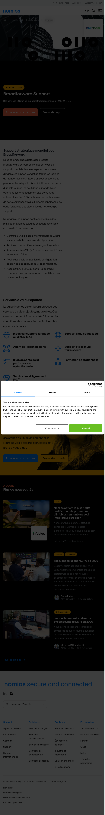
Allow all (85, 428)
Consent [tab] (18, 392)
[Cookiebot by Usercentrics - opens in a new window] (90, 385)
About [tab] (87, 392)
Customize (50, 428)
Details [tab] (52, 392)
